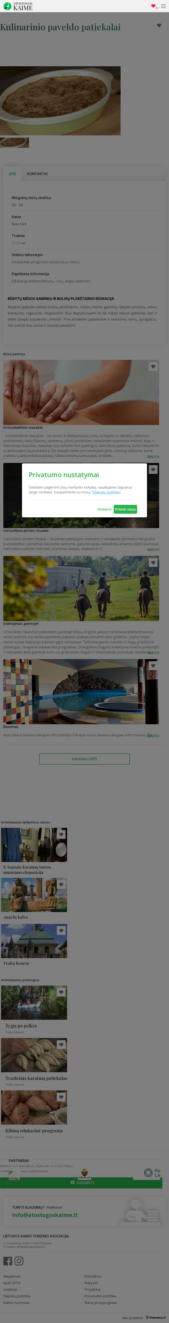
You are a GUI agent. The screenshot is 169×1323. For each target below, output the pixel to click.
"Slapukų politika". (106, 492)
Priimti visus (125, 509)
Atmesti (105, 509)
